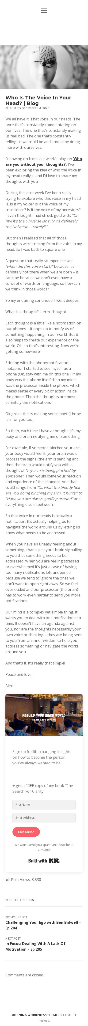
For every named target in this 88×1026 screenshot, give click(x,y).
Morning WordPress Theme (34, 1015)
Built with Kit (44, 860)
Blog (30, 900)
